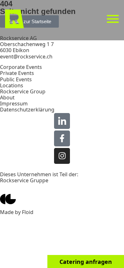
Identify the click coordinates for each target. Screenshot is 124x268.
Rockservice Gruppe (24, 180)
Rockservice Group (22, 91)
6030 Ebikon (14, 50)
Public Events (16, 79)
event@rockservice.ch (26, 56)
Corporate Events (21, 67)
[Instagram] (62, 156)
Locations (11, 85)
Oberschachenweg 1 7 (27, 44)
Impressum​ (14, 103)
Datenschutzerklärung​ (27, 109)
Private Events (17, 73)
